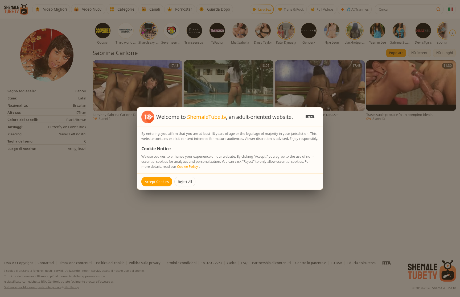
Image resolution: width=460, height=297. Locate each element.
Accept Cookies (157, 181)
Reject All (185, 181)
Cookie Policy (188, 166)
